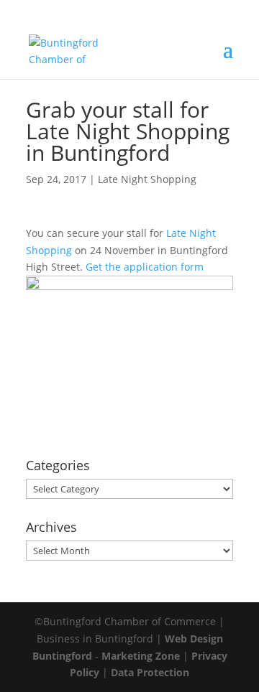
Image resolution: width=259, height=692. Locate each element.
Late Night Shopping (147, 179)
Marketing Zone (140, 656)
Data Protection (150, 672)
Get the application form (145, 266)
